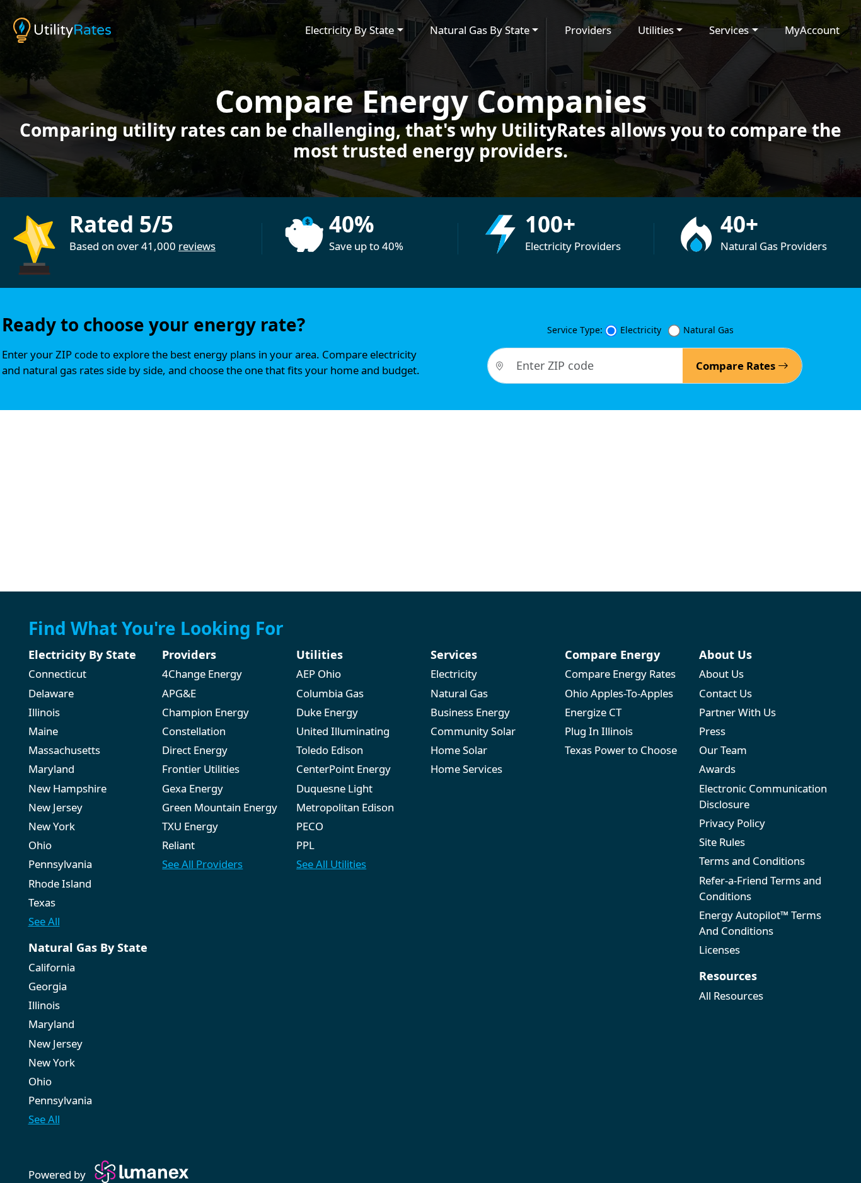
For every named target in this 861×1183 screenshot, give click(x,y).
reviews (197, 246)
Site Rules (722, 842)
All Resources (731, 995)
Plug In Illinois (599, 731)
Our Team (723, 750)
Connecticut (57, 673)
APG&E (179, 693)
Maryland (51, 769)
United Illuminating (343, 731)
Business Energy (470, 712)
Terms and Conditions (752, 861)
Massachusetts (64, 750)
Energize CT (593, 712)
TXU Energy (190, 826)
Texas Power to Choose (621, 750)
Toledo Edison (329, 750)
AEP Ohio (318, 673)
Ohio (40, 845)
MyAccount (812, 30)
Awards (717, 769)
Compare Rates (737, 365)
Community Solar (473, 731)
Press (712, 731)
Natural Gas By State (479, 30)
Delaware (51, 693)
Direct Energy (195, 750)
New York (51, 826)
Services (729, 30)
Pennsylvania (60, 864)
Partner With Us (737, 712)
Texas (41, 902)
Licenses (719, 949)
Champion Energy (205, 712)
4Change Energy (202, 673)
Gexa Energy (192, 788)
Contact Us (725, 693)
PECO (309, 826)
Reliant (178, 845)
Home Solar (458, 750)
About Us (721, 673)
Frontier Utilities (201, 769)
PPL (305, 845)
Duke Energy (327, 712)
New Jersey (55, 807)
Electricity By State (349, 30)
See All (44, 921)
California (51, 967)
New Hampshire (67, 788)
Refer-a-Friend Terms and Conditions (760, 888)
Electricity (640, 330)
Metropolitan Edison (345, 807)
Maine (43, 731)
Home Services (466, 769)
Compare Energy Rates (620, 673)
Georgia (47, 986)
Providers (588, 30)
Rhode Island (59, 883)
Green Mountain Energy (219, 807)
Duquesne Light (334, 788)
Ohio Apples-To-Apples (619, 693)
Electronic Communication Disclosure (763, 796)
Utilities (656, 30)
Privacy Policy (732, 823)
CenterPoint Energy (343, 769)
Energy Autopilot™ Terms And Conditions (760, 923)
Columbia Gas (330, 693)
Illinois (44, 712)
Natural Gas (708, 330)
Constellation (194, 731)
